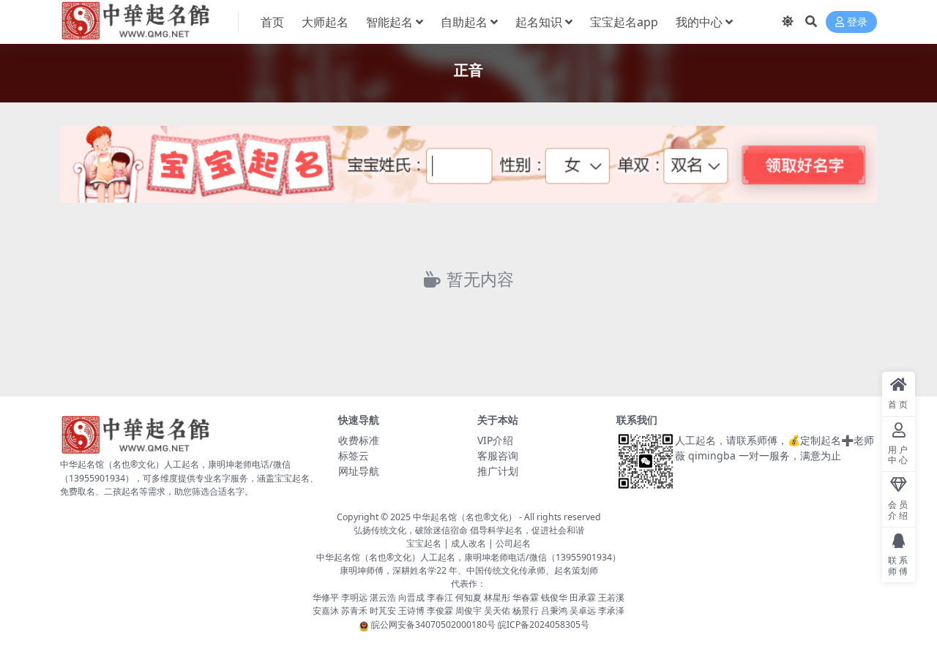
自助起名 (464, 22)
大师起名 (325, 22)
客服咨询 (497, 455)
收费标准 (358, 440)
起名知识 (538, 22)
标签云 (353, 455)
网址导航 (358, 471)
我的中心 (699, 22)
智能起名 (389, 22)
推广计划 (497, 471)
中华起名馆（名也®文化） (465, 517)
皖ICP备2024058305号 (543, 624)
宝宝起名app (624, 22)
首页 (272, 22)
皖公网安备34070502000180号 (434, 624)
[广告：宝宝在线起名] (468, 168)
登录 (857, 22)
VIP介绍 (495, 440)
